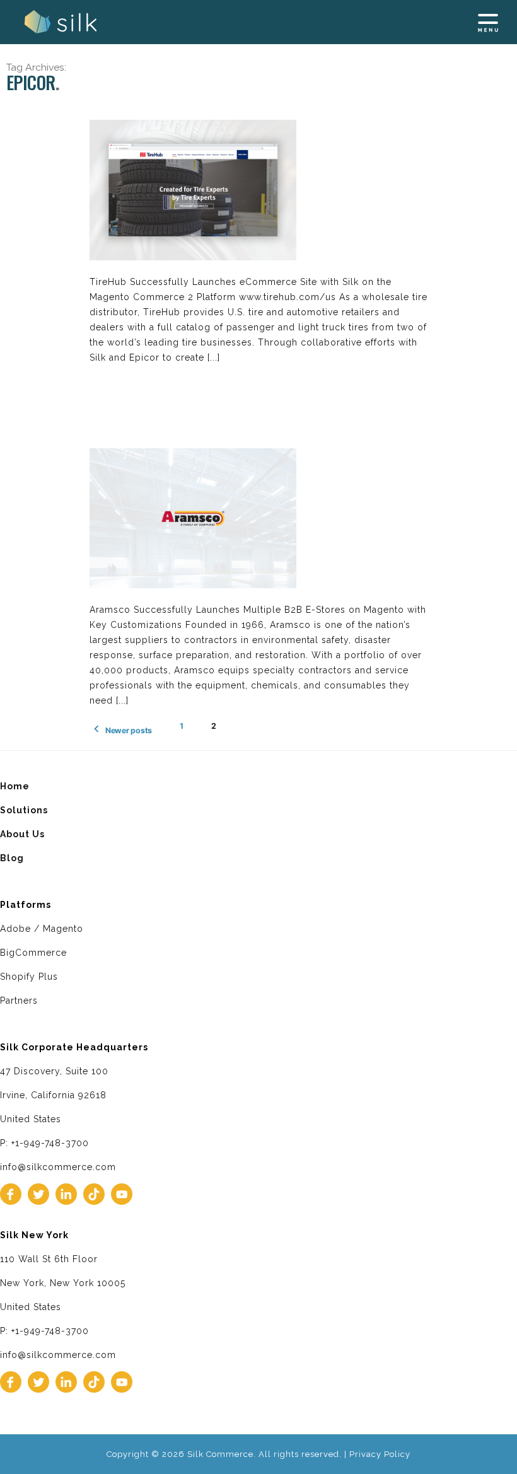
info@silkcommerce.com (58, 1167)
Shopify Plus (29, 977)
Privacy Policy (379, 1454)
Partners (19, 1000)
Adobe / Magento (41, 929)
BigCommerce (33, 953)
